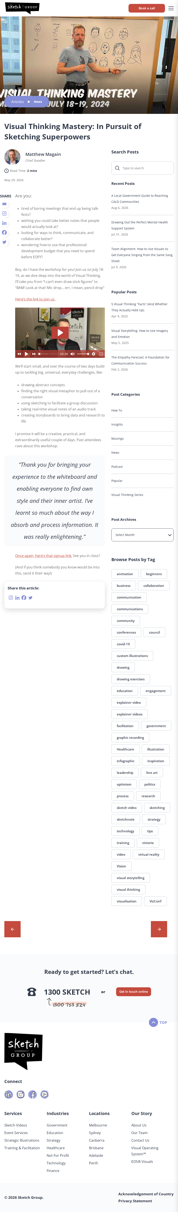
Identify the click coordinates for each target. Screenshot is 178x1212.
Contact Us (140, 1140)
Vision (121, 866)
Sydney (95, 1132)
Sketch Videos (15, 1125)
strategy (154, 819)
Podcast (117, 467)
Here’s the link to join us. (35, 299)
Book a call (147, 8)
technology (125, 831)
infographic (125, 761)
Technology (56, 1163)
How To (116, 410)
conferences (126, 632)
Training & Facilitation (22, 1148)
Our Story (141, 1113)
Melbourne (98, 1125)
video (121, 854)
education (125, 691)
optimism (124, 784)
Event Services (16, 1132)
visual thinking (128, 889)
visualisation (127, 901)
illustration (155, 749)
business (123, 585)
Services (13, 1113)
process (123, 796)
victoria (148, 843)
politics (149, 784)
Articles (17, 101)
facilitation (125, 726)
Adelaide (96, 1155)
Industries (58, 1113)
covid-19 (123, 644)
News (38, 101)
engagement (156, 691)
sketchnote (126, 819)
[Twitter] (4, 242)
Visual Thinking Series (127, 495)
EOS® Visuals (142, 1161)
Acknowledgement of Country (146, 1193)
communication (129, 597)
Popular (117, 481)
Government (57, 1125)
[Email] (4, 204)
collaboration (153, 585)
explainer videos (129, 714)
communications (130, 609)
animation (125, 574)
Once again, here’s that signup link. (43, 555)
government (156, 726)
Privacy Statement (135, 1200)
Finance (53, 1170)
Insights (117, 424)
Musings (117, 438)
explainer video (129, 702)
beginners (154, 574)
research (148, 796)
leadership (125, 772)
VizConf (155, 901)
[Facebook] (4, 232)
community (126, 620)
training (123, 843)
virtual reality (148, 854)
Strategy (53, 1140)
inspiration (155, 761)
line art (152, 772)
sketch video (127, 807)
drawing (123, 667)
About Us (139, 1125)
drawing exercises (131, 679)
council (154, 632)
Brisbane (96, 1148)
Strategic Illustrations (21, 1140)
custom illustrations (132, 656)
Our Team (139, 1132)
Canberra (96, 1140)
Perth (93, 1163)
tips (150, 831)
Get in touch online (133, 991)
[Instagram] (4, 213)
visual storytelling (130, 878)
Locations (99, 1113)
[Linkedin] (4, 223)
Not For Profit (58, 1155)
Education (55, 1132)
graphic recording (130, 737)
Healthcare (125, 749)
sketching (157, 807)
